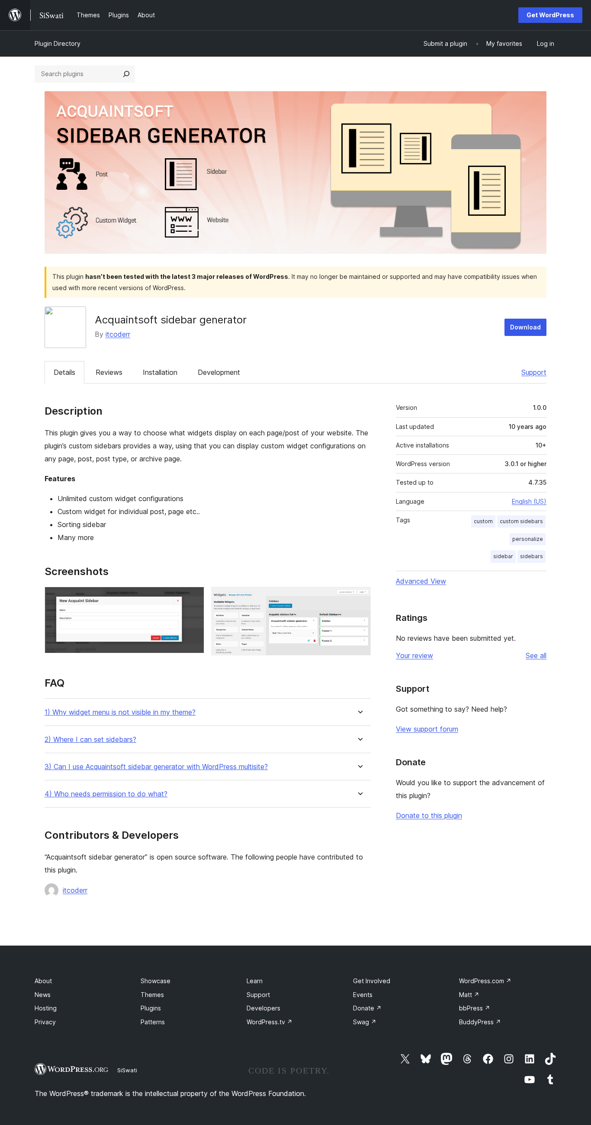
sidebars (531, 556)
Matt (469, 994)
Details (64, 372)
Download (525, 327)
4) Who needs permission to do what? (106, 794)
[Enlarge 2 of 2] (359, 598)
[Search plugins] (126, 74)
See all (536, 655)
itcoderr (118, 334)
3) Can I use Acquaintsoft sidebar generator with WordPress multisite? (156, 767)
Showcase (155, 980)
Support (533, 372)
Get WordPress (550, 15)
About (43, 980)
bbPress (474, 1008)
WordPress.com (485, 980)
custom (483, 521)
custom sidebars (521, 521)
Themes (152, 994)
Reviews (109, 372)
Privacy (45, 1022)
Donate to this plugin (429, 815)
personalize (527, 539)
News (43, 994)
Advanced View (421, 581)
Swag (364, 1022)
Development (219, 372)
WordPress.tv (269, 1022)
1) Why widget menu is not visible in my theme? (120, 712)
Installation (160, 372)
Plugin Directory (57, 43)
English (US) (529, 501)
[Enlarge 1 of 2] (192, 598)
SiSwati (127, 1070)
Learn (255, 980)
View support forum (427, 729)
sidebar (503, 556)
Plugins (151, 1008)
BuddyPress (480, 1022)
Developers (263, 1008)
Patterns (153, 1022)
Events (363, 994)
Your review (414, 655)
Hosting (46, 1008)
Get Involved (371, 980)
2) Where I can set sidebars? (90, 739)
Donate (367, 1008)
